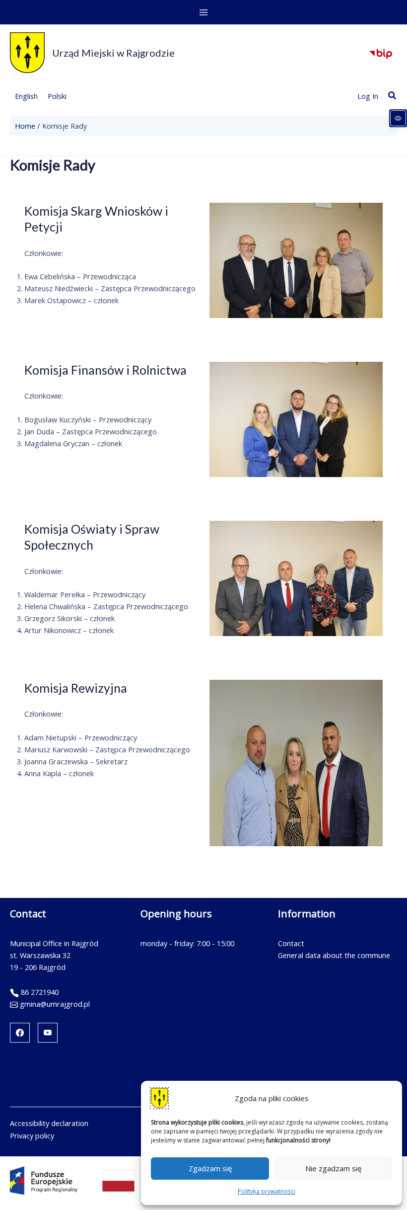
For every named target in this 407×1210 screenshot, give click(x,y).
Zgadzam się (210, 1168)
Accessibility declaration (49, 1123)
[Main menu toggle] (203, 12)
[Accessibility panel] (398, 118)
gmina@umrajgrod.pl (55, 1004)
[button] (392, 95)
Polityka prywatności (266, 1191)
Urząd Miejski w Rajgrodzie (113, 53)
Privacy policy (32, 1135)
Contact (291, 943)
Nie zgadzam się (333, 1168)
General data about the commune (334, 955)
